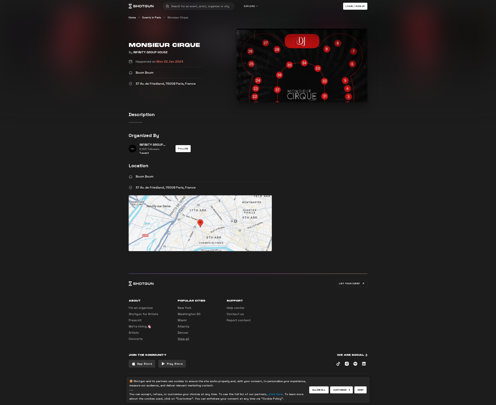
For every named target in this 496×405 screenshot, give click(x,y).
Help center (236, 308)
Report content (239, 320)
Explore (249, 6)
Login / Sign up (355, 6)
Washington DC (189, 314)
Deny (360, 389)
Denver (183, 333)
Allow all (319, 389)
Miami (182, 320)
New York (184, 308)
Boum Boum (144, 176)
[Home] (141, 6)
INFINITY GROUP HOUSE (150, 52)
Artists (134, 333)
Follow (183, 148)
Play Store (175, 363)
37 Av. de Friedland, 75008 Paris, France (166, 187)
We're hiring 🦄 (140, 326)
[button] (183, 148)
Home (132, 17)
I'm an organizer (141, 308)
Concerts (136, 339)
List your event (349, 283)
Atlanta (183, 326)
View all (183, 339)
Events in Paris (151, 17)
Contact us (235, 314)
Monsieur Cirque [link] (178, 17)
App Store (144, 363)
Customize (340, 389)
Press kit (135, 320)
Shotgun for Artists (143, 314)
